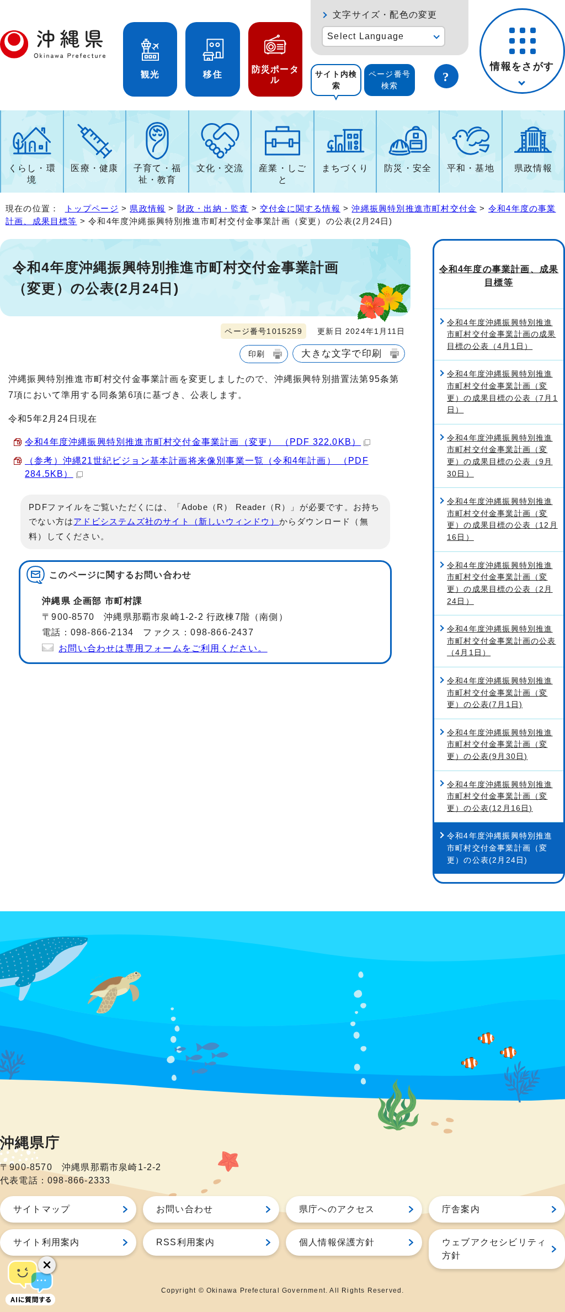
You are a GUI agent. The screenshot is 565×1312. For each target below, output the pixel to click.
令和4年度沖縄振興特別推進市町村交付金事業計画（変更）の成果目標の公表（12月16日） (502, 519)
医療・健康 (94, 168)
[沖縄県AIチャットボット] (30, 1281)
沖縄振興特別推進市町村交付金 (414, 208)
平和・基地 (470, 168)
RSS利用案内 (185, 1242)
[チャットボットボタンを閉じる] (47, 1265)
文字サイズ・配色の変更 (385, 14)
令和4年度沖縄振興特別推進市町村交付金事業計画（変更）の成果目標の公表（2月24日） (500, 583)
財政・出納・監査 (213, 208)
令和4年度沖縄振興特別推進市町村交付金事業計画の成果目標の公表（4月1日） (501, 334)
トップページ (92, 208)
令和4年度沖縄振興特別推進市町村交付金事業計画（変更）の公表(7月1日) (500, 692)
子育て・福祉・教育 (157, 173)
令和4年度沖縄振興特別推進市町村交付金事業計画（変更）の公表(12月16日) (500, 796)
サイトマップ (41, 1209)
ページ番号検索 (390, 80)
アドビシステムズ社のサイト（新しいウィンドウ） (176, 521)
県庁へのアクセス (337, 1209)
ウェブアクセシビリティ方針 (494, 1248)
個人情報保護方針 (337, 1242)
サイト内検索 (336, 80)
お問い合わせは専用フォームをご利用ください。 (162, 648)
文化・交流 (220, 168)
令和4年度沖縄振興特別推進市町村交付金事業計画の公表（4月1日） (501, 640)
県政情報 (533, 168)
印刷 (256, 353)
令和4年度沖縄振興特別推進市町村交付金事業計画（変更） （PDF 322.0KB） (193, 442)
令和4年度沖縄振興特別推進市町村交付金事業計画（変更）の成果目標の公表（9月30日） (500, 455)
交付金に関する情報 (300, 208)
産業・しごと (282, 173)
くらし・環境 (32, 173)
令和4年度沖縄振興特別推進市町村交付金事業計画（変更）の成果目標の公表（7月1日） (502, 391)
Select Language (365, 36)
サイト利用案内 (46, 1242)
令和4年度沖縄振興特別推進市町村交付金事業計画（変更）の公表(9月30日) (500, 744)
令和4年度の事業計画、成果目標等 (499, 275)
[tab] (336, 80)
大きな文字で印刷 (341, 353)
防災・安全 (407, 168)
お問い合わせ (184, 1209)
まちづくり (345, 168)
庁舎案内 (461, 1209)
